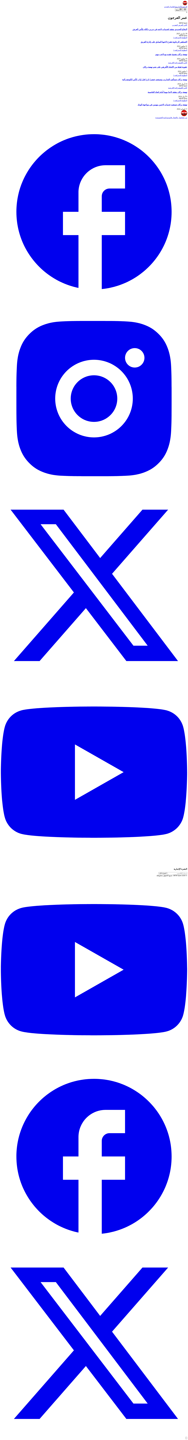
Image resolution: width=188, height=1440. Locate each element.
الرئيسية (184, 7)
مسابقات (175, 7)
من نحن (184, 118)
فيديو (166, 7)
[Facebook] (94, 304)
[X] (94, 678)
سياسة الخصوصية (161, 118)
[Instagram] (94, 491)
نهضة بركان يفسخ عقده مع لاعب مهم (171, 54)
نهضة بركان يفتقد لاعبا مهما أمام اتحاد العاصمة (167, 92)
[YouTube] (94, 865)
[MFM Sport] (185, 5)
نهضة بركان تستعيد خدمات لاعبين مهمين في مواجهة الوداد (162, 105)
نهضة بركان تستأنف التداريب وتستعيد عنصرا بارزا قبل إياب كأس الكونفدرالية (154, 79)
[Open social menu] (186, 1438)
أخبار (179, 7)
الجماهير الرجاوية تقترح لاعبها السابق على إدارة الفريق (164, 42)
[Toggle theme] (185, 9)
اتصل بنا (179, 118)
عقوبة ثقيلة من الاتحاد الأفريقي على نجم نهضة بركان (165, 67)
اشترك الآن (162, 873)
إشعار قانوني (172, 118)
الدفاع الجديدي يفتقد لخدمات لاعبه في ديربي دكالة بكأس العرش (160, 29)
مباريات (170, 7)
